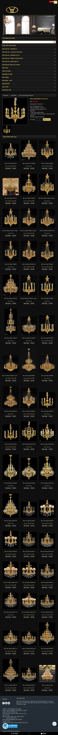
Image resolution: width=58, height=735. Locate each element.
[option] (15, 111)
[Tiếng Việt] (50, 1)
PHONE (15, 733)
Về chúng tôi (20, 698)
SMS (44, 733)
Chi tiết (14, 168)
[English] (53, 1)
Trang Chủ (5, 95)
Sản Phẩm (13, 95)
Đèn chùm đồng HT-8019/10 (26, 95)
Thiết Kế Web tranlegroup (14, 731)
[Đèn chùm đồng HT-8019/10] (15, 111)
